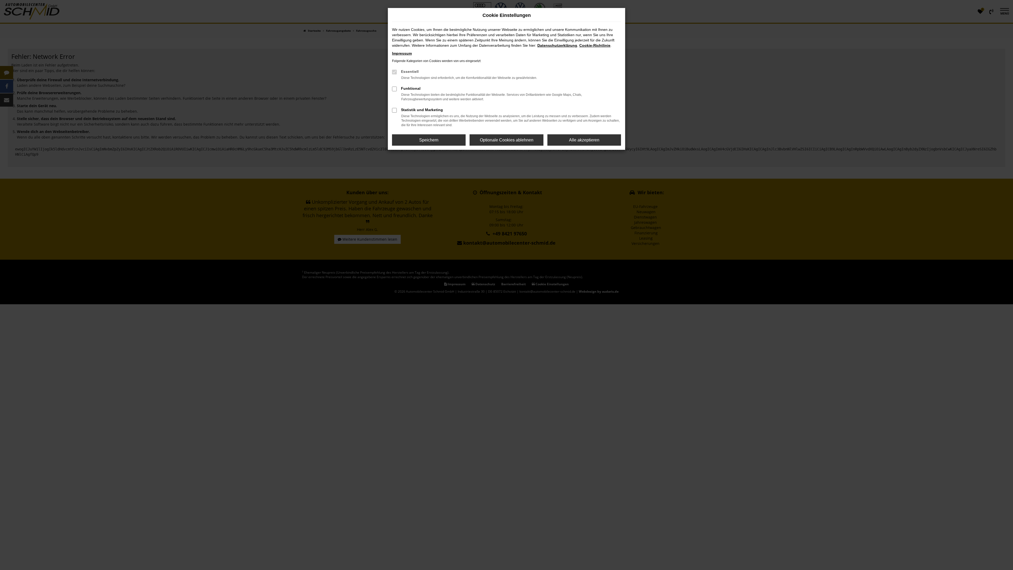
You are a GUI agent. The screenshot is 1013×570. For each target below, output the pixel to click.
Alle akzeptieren (584, 140)
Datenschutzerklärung (557, 45)
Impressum (402, 53)
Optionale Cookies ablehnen (506, 140)
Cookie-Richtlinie (594, 45)
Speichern (428, 140)
